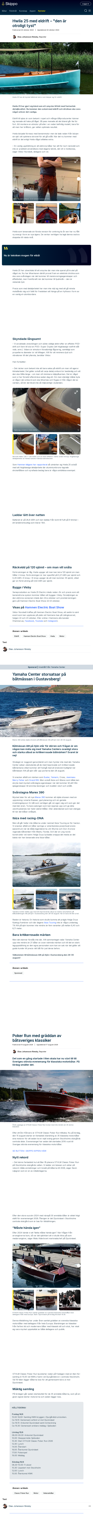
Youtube (39, 621)
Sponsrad (18, 973)
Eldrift (16, 636)
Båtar (4, 11)
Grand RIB (34, 780)
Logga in (85, 4)
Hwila (52, 636)
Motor (62, 636)
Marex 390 (40, 797)
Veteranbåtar (48, 1493)
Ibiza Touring (50, 922)
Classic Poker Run (21, 1493)
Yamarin (54, 777)
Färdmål (13, 11)
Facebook (29, 621)
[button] (79, 179)
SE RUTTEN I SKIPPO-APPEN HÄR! (29, 1151)
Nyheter (41, 11)
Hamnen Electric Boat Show (44, 607)
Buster (47, 777)
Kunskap (23, 11)
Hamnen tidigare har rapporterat (32, 464)
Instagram (52, 621)
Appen (33, 11)
